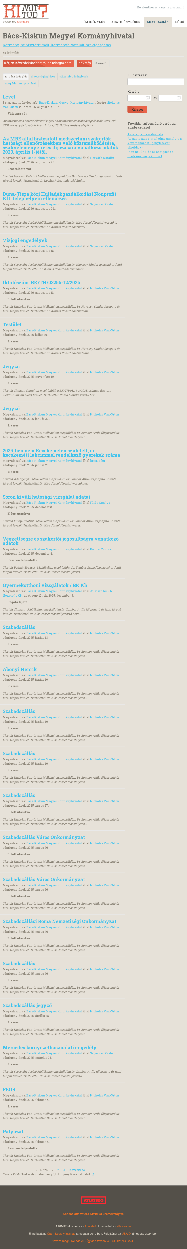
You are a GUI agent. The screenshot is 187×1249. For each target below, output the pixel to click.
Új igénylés (94, 22)
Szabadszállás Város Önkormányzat (44, 837)
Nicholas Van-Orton (104, 288)
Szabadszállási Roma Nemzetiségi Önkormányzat (59, 921)
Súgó (179, 22)
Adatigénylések (125, 22)
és (155, 98)
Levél (9, 97)
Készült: (133, 91)
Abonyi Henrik (20, 669)
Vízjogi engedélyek (25, 240)
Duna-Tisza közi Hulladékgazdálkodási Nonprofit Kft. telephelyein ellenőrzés (59, 196)
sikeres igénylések (43, 76)
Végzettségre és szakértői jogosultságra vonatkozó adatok (61, 541)
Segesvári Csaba (101, 204)
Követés (84, 63)
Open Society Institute (61, 1233)
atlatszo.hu (23, 21)
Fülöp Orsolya (100, 502)
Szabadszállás (19, 627)
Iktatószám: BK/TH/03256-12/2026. (42, 282)
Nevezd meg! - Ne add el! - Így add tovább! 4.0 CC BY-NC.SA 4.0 (93, 1241)
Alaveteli (90, 1226)
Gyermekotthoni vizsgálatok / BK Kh (45, 585)
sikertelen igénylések (74, 76)
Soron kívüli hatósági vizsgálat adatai (46, 497)
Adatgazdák (158, 22)
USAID (126, 1233)
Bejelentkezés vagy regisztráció (160, 7)
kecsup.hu (97, 461)
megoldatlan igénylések (21, 83)
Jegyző (11, 366)
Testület (12, 324)
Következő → (79, 1170)
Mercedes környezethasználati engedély (50, 1047)
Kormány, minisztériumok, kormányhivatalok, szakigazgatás (57, 44)
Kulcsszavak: (137, 75)
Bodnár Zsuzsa (100, 549)
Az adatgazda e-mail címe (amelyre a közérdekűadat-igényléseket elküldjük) (154, 143)
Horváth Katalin (102, 158)
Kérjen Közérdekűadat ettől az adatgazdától (38, 63)
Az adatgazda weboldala (145, 134)
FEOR (9, 1089)
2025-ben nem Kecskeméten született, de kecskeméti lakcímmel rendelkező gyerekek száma (61, 452)
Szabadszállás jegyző (27, 1005)
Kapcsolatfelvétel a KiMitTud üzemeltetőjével (93, 1214)
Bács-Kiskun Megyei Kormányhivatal (67, 102)
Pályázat (13, 1131)
